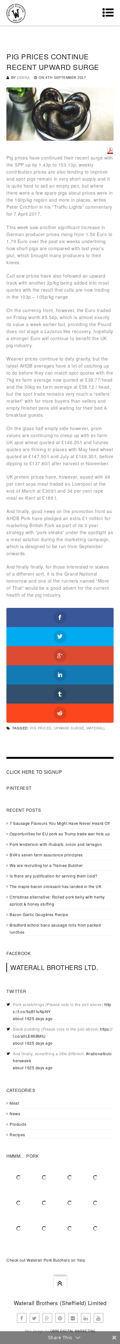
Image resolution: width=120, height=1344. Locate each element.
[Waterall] (16, 13)
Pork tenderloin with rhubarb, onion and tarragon (56, 844)
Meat (14, 1103)
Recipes (17, 1134)
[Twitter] (34, 1318)
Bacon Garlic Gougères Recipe (39, 914)
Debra (23, 77)
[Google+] (47, 1318)
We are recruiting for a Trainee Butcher (46, 865)
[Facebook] (22, 1318)
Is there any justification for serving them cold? (54, 875)
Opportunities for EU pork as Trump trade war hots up (60, 833)
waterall (96, 727)
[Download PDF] (110, 150)
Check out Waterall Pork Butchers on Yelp (45, 1260)
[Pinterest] (60, 1318)
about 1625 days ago (33, 1018)
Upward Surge (69, 727)
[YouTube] (98, 1318)
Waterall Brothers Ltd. (54, 967)
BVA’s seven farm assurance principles (46, 854)
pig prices (41, 727)
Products (18, 1124)
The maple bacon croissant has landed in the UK (55, 886)
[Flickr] (73, 1318)
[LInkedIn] (86, 1318)
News (15, 1113)
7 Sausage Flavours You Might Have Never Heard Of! (60, 823)
